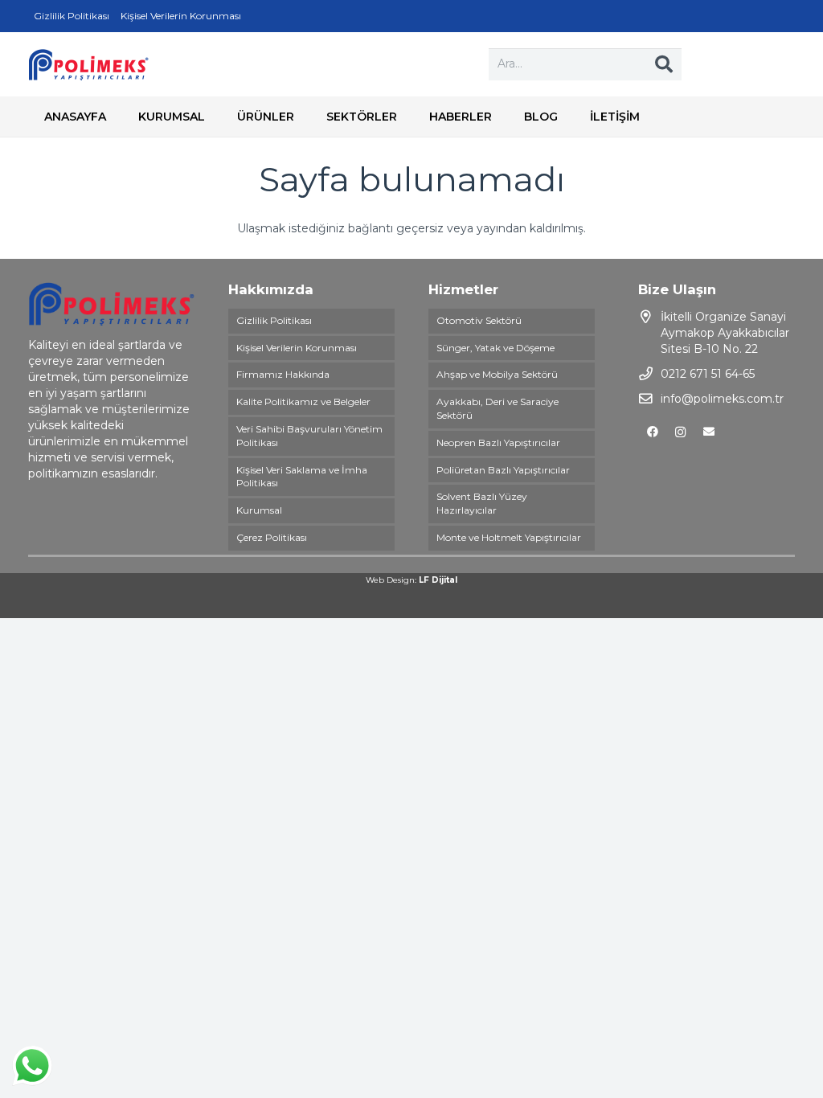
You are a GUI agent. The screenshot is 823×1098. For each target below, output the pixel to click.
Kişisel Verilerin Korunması (296, 348)
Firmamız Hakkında (283, 374)
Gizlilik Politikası (274, 320)
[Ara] (664, 64)
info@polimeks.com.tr (722, 398)
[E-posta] (708, 432)
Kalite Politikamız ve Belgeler (303, 401)
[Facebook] (652, 432)
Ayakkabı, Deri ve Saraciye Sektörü (497, 408)
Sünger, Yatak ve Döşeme (495, 348)
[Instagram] (680, 432)
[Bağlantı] (88, 64)
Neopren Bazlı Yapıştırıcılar (498, 442)
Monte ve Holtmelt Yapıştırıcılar (508, 537)
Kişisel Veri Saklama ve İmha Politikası (301, 477)
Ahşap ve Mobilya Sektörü (497, 374)
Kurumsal (259, 510)
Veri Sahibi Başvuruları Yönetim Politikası (309, 436)
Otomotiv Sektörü (479, 320)
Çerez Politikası (271, 537)
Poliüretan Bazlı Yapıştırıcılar (503, 470)
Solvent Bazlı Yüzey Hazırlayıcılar (481, 503)
